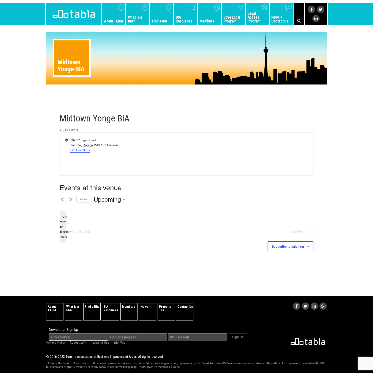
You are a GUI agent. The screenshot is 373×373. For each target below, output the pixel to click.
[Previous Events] (62, 199)
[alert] (63, 227)
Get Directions (80, 150)
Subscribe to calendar (288, 246)
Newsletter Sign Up (63, 330)
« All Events (70, 130)
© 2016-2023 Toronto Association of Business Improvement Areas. (104, 357)
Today (83, 199)
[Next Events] (70, 199)
